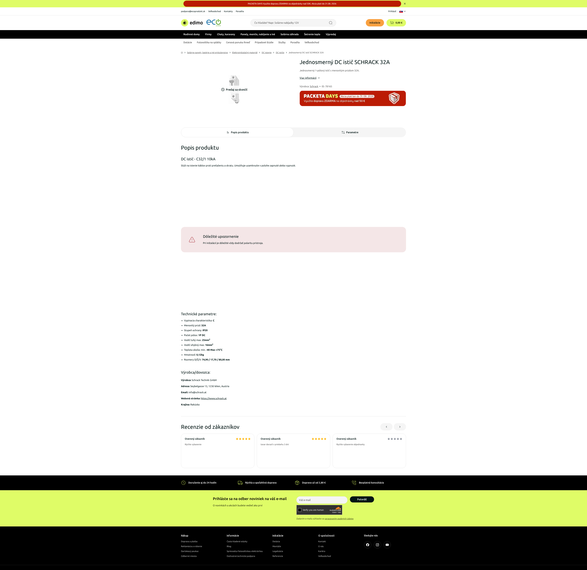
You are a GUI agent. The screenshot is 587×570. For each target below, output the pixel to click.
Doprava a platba (189, 541)
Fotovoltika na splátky (209, 42)
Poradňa (240, 11)
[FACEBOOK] (367, 544)
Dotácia (276, 541)
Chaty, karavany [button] (226, 34)
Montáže (276, 546)
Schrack (314, 86)
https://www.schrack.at (214, 398)
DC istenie (266, 52)
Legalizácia (277, 551)
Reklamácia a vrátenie (191, 546)
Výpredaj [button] (331, 34)
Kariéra (321, 551)
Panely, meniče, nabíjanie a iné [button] (258, 34)
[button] (392, 22)
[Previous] (386, 426)
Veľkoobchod (214, 11)
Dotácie (187, 42)
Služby (282, 42)
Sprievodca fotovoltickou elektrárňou (245, 551)
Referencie (277, 556)
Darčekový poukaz (190, 551)
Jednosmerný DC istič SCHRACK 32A (306, 52)
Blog (229, 546)
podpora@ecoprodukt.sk (193, 11)
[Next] (400, 426)
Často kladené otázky (237, 541)
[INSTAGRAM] (377, 544)
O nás (321, 546)
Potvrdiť (362, 499)
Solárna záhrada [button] (290, 34)
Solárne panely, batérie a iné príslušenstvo (207, 52)
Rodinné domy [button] (191, 34)
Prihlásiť (392, 11)
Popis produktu (240, 132)
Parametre (352, 132)
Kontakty (228, 11)
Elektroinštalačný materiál (244, 52)
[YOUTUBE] (387, 544)
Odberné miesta (189, 556)
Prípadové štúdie (264, 42)
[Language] (402, 11)
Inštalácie (374, 22)
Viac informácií (308, 78)
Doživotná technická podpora (241, 556)
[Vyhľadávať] (330, 23)
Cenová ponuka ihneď (238, 42)
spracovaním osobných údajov (339, 518)
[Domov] (201, 22)
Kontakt (322, 541)
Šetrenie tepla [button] (312, 34)
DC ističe (280, 52)
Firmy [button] (208, 34)
